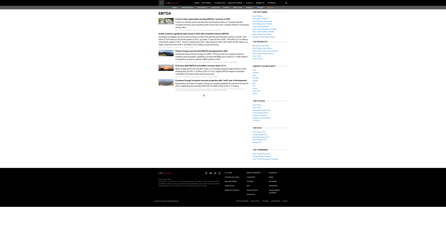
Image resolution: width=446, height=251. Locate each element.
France (255, 88)
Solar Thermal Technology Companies (265, 159)
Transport (260, 7)
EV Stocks (256, 120)
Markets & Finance (232, 190)
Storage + (272, 3)
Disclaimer (265, 201)
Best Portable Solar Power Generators (265, 51)
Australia (256, 78)
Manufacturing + (236, 3)
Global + (175, 7)
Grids (271, 177)
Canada (255, 80)
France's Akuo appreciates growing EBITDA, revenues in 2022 (202, 19)
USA (254, 70)
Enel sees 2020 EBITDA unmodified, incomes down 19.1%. (200, 66)
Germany (256, 73)
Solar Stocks (257, 105)
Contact (284, 201)
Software (273, 181)
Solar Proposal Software (261, 26)
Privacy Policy (255, 201)
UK (254, 86)
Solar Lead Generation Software (263, 32)
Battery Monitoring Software (262, 34)
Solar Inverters (257, 59)
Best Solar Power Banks (261, 46)
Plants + (250, 3)
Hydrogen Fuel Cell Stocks (262, 118)
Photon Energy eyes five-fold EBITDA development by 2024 (201, 51)
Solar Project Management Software (265, 29)
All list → (256, 93)
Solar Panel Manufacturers (262, 154)
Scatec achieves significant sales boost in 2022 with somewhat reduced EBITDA (194, 34)
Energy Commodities (260, 115)
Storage (250, 181)
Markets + (260, 3)
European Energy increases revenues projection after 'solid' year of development (211, 80)
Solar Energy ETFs (259, 132)
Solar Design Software (260, 19)
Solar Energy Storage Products (263, 53)
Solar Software (257, 16)
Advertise (270, 7)
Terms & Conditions (242, 201)
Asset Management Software (262, 24)
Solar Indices (257, 107)
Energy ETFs (257, 142)
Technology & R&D (232, 177)
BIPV (248, 186)
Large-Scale (215, 7)
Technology (220, 3)
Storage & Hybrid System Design (264, 37)
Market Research (187, 7)
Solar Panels (257, 56)
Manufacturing (231, 181)
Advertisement (275, 201)
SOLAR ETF (251, 194)
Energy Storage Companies (262, 156)
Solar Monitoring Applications (262, 21)
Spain (254, 75)
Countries (251, 177)
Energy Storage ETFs (260, 134)
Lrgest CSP (256, 91)
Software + (207, 3)
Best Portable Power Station (262, 48)
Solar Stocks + (202, 7)
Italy (254, 83)
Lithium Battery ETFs (260, 140)
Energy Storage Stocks (260, 113)
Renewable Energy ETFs (261, 137)
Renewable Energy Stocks (261, 110)
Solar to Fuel (237, 7)
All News (228, 173)
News (197, 3)
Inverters (226, 7)
